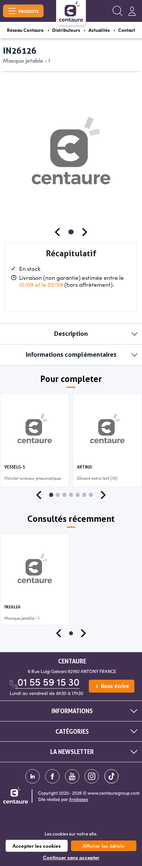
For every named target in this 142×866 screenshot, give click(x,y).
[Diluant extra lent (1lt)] (107, 427)
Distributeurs (66, 30)
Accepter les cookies (37, 845)
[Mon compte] (132, 11)
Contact (126, 30)
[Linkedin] (32, 776)
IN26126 (12, 606)
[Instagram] (92, 776)
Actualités (99, 30)
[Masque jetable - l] (35, 567)
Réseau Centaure (25, 30)
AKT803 (84, 466)
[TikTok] (111, 776)
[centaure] (71, 11)
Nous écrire (114, 686)
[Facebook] (52, 776)
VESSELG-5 (14, 466)
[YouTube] (72, 776)
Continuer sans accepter (71, 857)
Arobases (78, 799)
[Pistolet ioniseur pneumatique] (35, 427)
